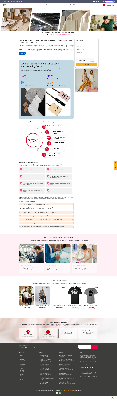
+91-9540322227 (83, 364)
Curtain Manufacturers (44, 366)
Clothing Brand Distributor (45, 360)
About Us (45, 4)
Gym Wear (22, 379)
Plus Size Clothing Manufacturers (66, 359)
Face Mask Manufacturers (44, 375)
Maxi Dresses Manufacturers (45, 386)
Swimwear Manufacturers (65, 372)
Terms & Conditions (23, 364)
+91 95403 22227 (110, 5)
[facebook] (101, 1)
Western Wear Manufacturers (65, 379)
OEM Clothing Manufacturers (65, 356)
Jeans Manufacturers (44, 381)
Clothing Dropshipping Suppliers (46, 361)
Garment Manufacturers (44, 377)
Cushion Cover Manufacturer (45, 368)
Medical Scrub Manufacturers (65, 354)
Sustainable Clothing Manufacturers (66, 370)
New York (52, 34)
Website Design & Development (69, 390)
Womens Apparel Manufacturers (66, 384)
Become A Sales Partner (44, 356)
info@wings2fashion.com (17, 1)
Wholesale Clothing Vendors (65, 382)
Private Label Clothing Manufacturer (67, 360)
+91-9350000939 (90, 364)
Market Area (22, 365)
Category (40, 4)
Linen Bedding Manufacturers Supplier (47, 384)
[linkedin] (103, 1)
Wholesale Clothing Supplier (65, 381)
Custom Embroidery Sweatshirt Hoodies (47, 372)
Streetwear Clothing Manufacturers (66, 369)
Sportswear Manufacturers (65, 368)
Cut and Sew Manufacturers (45, 373)
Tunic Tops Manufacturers (65, 377)
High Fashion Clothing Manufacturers (47, 378)
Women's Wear (22, 371)
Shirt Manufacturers (63, 365)
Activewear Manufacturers (45, 354)
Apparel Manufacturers (44, 355)
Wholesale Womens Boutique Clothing (67, 383)
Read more (22, 53)
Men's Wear (22, 370)
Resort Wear (22, 375)
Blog (67, 4)
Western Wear (22, 378)
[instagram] (98, 1)
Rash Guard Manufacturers (65, 363)
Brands (21, 356)
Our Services (53, 4)
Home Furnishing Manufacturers (46, 379)
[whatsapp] (94, 1)
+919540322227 (6, 1)
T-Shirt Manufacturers (64, 373)
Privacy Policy (22, 360)
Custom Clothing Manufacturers (46, 369)
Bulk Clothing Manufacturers (45, 359)
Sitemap (21, 366)
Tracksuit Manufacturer (64, 375)
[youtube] (96, 1)
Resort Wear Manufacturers (65, 364)
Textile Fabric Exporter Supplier (66, 374)
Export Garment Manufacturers (45, 374)
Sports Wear (22, 374)
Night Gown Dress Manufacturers (66, 355)
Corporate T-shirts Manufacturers (46, 365)
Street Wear (22, 376)
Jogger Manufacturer (44, 382)
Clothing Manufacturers (44, 363)
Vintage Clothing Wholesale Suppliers (67, 378)
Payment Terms (22, 363)
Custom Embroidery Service (45, 370)
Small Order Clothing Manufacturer (66, 366)
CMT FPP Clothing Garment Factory (46, 364)
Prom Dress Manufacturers (65, 361)
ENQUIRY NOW (115, 165)
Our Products (61, 4)
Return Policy (22, 361)
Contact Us (72, 4)
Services (21, 355)
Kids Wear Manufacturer (44, 383)
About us (21, 354)
